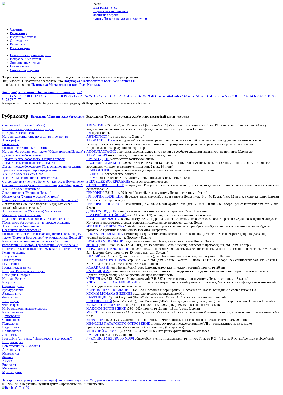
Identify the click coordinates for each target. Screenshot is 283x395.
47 (181, 96)
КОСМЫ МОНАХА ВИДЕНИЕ (109, 293)
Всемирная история (16, 275)
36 (135, 96)
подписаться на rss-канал (110, 11)
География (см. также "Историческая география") (37, 338)
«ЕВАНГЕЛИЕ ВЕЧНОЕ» (105, 226)
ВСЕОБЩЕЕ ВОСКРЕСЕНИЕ (108, 181)
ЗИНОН (92, 245)
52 (202, 96)
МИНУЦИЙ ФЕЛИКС (102, 331)
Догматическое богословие (66, 116)
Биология (9, 364)
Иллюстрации (20, 48)
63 (247, 96)
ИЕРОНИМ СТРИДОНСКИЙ (107, 248)
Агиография (11, 140)
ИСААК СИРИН (98, 267)
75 (20, 99)
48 (185, 96)
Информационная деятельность (24, 308)
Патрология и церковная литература (28, 129)
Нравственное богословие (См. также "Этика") (35, 219)
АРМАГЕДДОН (98, 159)
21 (73, 96)
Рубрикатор (18, 33)
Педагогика (10, 327)
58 (227, 96)
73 (11, 99)
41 (156, 96)
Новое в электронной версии (30, 55)
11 (32, 96)
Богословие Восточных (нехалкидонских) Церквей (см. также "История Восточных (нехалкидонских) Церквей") (42, 235)
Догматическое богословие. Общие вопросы (33, 159)
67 (264, 96)
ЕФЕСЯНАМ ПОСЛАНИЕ (106, 241)
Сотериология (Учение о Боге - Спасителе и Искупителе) (43, 181)
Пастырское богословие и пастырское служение (36, 222)
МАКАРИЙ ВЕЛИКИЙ (103, 305)
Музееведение (12, 372)
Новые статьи (19, 66)
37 (140, 96)
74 (15, 99)
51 (198, 96)
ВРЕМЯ (92, 177)
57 (222, 96)
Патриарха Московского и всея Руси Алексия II (99, 81)
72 (7, 99)
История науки (12, 342)
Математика (10, 353)
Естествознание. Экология (21, 346)
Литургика (10, 256)
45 (173, 96)
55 (214, 96)
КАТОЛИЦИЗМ (98, 271)
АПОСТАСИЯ (96, 155)
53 (206, 96)
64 (251, 96)
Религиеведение (13, 252)
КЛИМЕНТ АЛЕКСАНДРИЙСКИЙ (112, 282)
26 (94, 96)
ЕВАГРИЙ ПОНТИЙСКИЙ (106, 215)
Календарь (17, 44)
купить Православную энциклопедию (120, 18)
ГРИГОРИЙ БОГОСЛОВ (104, 204)
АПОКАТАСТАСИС (101, 151)
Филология (10, 297)
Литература (10, 301)
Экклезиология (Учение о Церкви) (26, 192)
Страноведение (13, 286)
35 (131, 96)
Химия (7, 361)
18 (61, 96)
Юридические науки (16, 267)
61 (239, 96)
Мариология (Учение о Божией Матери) (30, 196)
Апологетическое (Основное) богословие (31, 211)
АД (88, 133)
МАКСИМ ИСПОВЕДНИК (106, 308)
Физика (7, 357)
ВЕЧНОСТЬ (95, 174)
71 (3, 99)
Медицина (9, 368)
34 (127, 96)
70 (276, 96)
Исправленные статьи (25, 59)
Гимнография (11, 260)
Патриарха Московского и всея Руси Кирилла (66, 84)
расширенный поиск (105, 7)
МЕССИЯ (93, 312)
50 (193, 96)
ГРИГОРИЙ (95, 192)
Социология (11, 319)
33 (123, 96)
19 (65, 96)
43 (164, 96)
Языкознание (11, 293)
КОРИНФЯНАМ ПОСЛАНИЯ (108, 290)
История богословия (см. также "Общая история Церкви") (43, 151)
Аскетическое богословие (20, 226)
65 (256, 96)
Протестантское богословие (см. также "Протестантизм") (42, 248)
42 (160, 96)
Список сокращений (24, 70)
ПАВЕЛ (92, 334)
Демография (11, 316)
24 (86, 96)
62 (243, 96)
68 (268, 96)
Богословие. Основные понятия (24, 148)
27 (98, 96)
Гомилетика (10, 263)
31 (115, 96)
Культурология (12, 290)
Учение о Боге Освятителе (21, 189)
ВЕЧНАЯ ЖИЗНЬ (99, 170)
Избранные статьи (23, 37)
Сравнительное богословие (21, 230)
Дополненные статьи (25, 62)
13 (40, 96)
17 (57, 96)
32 (119, 96)
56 (218, 96)
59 (231, 96)
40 (152, 96)
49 (189, 96)
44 (169, 96)
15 (48, 96)
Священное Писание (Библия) (23, 125)
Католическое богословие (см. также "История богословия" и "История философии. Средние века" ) (40, 243)
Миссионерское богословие (21, 215)
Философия (10, 305)
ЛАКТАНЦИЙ (97, 297)
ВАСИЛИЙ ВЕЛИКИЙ (103, 162)
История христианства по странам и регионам (35, 136)
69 (272, 96)
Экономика (10, 334)
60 (235, 96)
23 (81, 96)
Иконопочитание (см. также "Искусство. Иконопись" (40, 200)
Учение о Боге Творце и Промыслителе (30, 177)
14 (44, 96)
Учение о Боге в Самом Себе (22, 174)
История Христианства (18, 133)
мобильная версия (105, 15)
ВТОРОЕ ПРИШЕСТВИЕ (105, 185)
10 (28, 96)
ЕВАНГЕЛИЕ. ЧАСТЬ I (103, 219)
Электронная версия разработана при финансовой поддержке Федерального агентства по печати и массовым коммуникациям (91, 380)
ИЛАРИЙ (93, 256)
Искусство (9, 282)
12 (36, 96)
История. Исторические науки (23, 271)
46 (177, 96)
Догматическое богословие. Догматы (28, 162)
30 (110, 96)
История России (13, 278)
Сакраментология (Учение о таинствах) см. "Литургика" (42, 185)
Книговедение (12, 312)
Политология (11, 331)
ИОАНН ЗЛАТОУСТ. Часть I (106, 260)
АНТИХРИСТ (96, 136)
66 (260, 96)
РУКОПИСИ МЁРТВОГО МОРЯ (110, 338)
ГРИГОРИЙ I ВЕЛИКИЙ (104, 196)
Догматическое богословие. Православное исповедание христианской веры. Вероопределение (41, 168)
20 (69, 96)
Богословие (38, 116)
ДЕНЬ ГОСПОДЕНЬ (101, 211)
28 (102, 96)
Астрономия (11, 349)
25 (90, 96)
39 (148, 96)
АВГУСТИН (95, 125)
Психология (10, 323)
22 (77, 96)
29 (106, 96)
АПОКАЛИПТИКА (100, 140)
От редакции (19, 40)
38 (144, 96)
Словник (16, 29)
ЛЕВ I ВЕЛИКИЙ (99, 301)
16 (52, 96)
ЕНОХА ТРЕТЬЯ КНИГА (104, 234)
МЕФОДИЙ (95, 319)
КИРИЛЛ (93, 278)
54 (210, 96)
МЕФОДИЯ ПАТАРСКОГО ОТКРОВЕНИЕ (118, 323)
